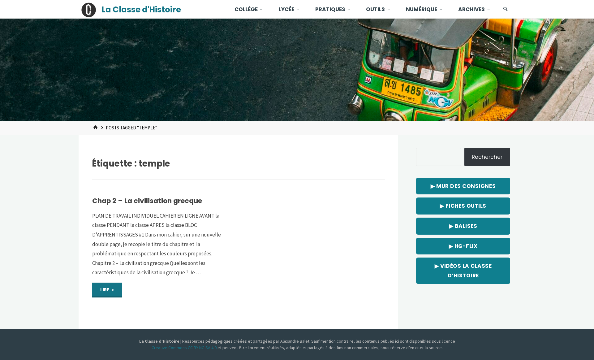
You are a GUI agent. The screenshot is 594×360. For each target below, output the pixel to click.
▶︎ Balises (463, 226)
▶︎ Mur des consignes (463, 186)
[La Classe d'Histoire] (88, 9)
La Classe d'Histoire (141, 9)
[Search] (505, 9)
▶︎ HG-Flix (463, 246)
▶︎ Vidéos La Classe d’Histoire (463, 270)
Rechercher (487, 157)
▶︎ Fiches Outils (463, 206)
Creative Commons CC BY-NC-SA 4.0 (184, 347)
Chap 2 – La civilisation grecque (147, 201)
